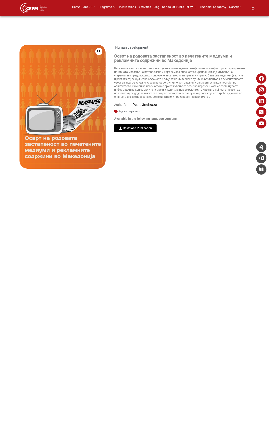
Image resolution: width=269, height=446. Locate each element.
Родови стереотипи (129, 111)
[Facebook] (261, 78)
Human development (131, 47)
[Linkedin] (261, 101)
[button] (253, 9)
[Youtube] (261, 123)
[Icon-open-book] (261, 169)
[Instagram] (261, 90)
